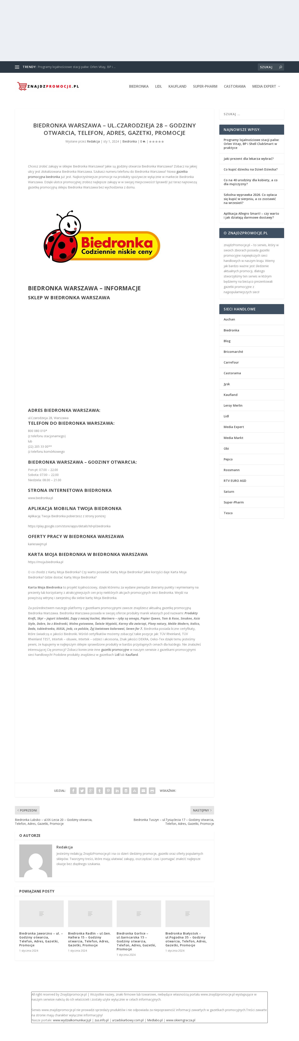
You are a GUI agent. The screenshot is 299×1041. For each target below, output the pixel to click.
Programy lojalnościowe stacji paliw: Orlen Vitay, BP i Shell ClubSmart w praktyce (251, 144)
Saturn (229, 491)
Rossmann (232, 470)
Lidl (158, 87)
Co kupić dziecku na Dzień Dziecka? (251, 169)
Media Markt (233, 438)
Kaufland (177, 87)
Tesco (228, 513)
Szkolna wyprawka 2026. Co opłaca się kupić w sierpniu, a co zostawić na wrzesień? (250, 199)
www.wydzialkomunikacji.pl (72, 1020)
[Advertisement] (131, 30)
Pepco (228, 459)
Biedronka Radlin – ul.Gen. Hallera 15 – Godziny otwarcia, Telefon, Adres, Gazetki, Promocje (89, 939)
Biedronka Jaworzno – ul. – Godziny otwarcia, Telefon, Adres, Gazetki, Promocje (41, 939)
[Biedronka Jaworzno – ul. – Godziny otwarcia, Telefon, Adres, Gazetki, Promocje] (41, 913)
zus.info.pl (102, 1020)
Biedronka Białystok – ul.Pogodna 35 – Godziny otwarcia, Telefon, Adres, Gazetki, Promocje (186, 939)
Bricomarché (233, 352)
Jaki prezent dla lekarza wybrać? (249, 159)
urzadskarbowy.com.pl (128, 1020)
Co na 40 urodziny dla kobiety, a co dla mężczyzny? (251, 182)
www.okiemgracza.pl (180, 1020)
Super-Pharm (205, 87)
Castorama (235, 87)
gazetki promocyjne (115, 650)
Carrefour (231, 362)
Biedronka (139, 87)
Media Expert (264, 87)
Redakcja (93, 141)
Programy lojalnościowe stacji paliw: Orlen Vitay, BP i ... (77, 67)
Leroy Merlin (233, 405)
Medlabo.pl (155, 1020)
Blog (227, 341)
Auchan (229, 319)
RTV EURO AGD (235, 481)
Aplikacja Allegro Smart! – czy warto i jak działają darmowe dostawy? (251, 215)
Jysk (227, 384)
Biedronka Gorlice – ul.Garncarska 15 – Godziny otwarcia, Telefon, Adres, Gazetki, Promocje (136, 941)
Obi (226, 448)
